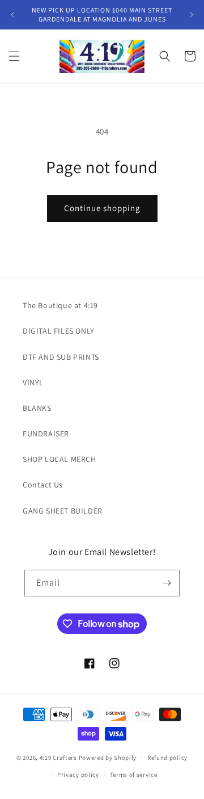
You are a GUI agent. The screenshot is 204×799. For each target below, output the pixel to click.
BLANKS (37, 408)
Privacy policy (78, 775)
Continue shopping (102, 208)
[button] (14, 56)
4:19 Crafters (58, 757)
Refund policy (167, 758)
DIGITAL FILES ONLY (59, 331)
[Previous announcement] (12, 14)
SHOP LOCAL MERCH (59, 459)
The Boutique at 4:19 (60, 305)
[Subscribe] (166, 583)
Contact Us (43, 485)
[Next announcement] (191, 14)
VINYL (33, 382)
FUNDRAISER (46, 433)
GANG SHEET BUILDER (63, 511)
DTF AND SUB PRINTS (61, 357)
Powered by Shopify (108, 757)
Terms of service (134, 775)
